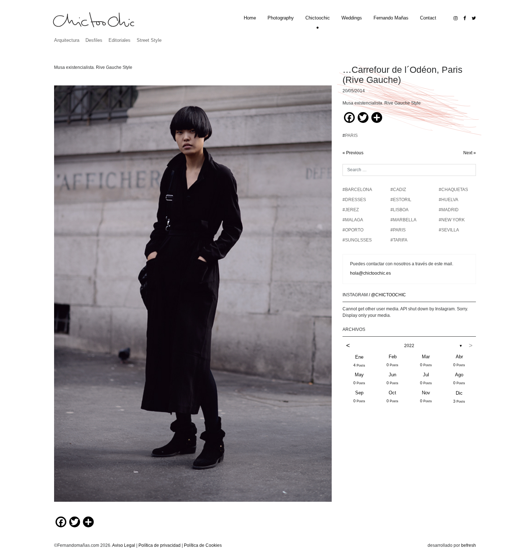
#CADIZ (398, 189)
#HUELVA (448, 199)
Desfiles (93, 40)
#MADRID (449, 209)
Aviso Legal (123, 545)
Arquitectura (66, 40)
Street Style (149, 40)
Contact (428, 18)
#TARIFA (398, 240)
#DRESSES (354, 199)
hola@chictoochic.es (370, 273)
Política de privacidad (159, 545)
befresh (468, 545)
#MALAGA (353, 219)
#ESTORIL (400, 199)
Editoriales (120, 40)
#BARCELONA (357, 189)
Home (250, 18)
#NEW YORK (452, 219)
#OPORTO (353, 229)
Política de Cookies (203, 545)
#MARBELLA (403, 219)
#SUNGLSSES (357, 240)
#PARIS (398, 229)
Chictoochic (317, 18)
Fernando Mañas (391, 18)
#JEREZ (351, 209)
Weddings (351, 18)
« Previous (353, 152)
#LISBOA (399, 209)
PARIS (351, 135)
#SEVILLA (449, 229)
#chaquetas (453, 189)
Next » (469, 152)
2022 (409, 345)
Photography (281, 18)
